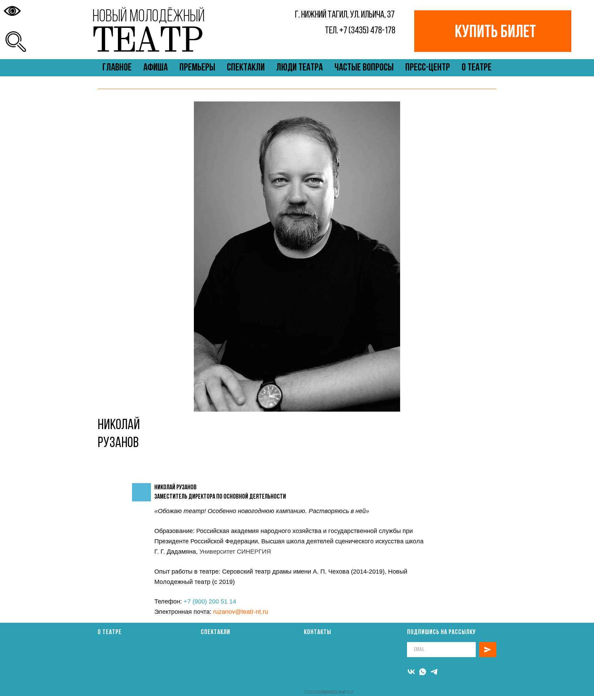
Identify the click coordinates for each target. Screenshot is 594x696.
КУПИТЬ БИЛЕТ (495, 33)
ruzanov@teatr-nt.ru (240, 611)
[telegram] (434, 671)
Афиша (155, 68)
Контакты (317, 632)
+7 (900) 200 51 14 (210, 601)
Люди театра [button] (299, 68)
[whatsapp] (422, 671)
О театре (110, 632)
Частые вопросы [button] (364, 68)
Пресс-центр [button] (427, 68)
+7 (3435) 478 (360, 31)
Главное (117, 68)
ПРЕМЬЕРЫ (197, 68)
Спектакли (246, 68)
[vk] (411, 671)
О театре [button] (477, 68)
